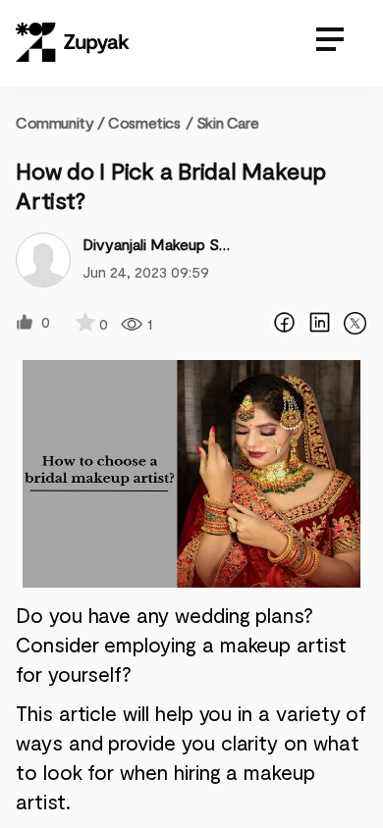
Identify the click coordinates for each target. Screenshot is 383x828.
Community (60, 122)
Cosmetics (144, 122)
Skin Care (227, 122)
